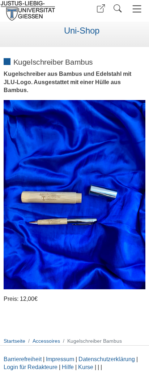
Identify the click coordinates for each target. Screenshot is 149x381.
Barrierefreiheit (23, 359)
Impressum (60, 359)
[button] (101, 8)
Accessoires (46, 341)
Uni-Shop (81, 31)
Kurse (85, 367)
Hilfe (68, 367)
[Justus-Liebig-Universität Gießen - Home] (36, 11)
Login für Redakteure (31, 367)
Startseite (14, 341)
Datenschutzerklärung (106, 359)
